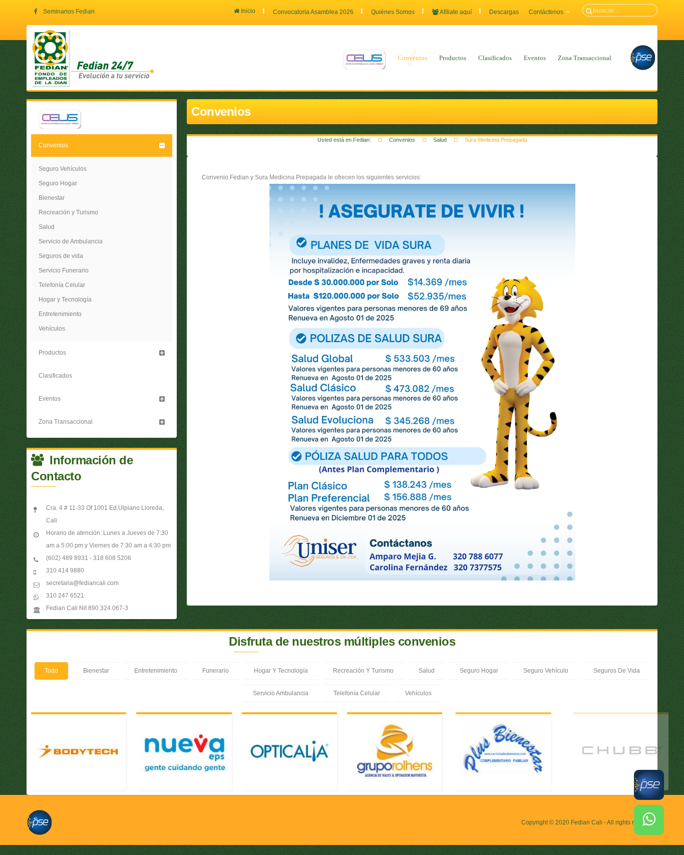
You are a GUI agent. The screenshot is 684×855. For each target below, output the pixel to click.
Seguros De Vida (616, 670)
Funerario (215, 670)
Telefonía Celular (62, 285)
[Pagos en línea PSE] (642, 57)
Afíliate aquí (455, 12)
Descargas (504, 12)
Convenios (412, 58)
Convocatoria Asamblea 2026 (313, 12)
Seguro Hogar (58, 183)
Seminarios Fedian (69, 11)
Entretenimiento (60, 314)
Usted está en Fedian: (344, 140)
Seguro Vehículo (545, 670)
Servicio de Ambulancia (71, 241)
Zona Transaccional (584, 58)
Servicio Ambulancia (280, 693)
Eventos (535, 58)
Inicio (247, 11)
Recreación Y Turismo (363, 670)
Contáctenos (546, 12)
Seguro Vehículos (63, 168)
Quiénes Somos (393, 12)
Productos (452, 58)
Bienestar (52, 197)
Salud (440, 140)
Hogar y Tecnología (65, 299)
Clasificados (495, 58)
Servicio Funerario (64, 270)
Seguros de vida (61, 255)
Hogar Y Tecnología (281, 670)
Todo (51, 670)
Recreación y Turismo (68, 212)
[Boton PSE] (39, 831)
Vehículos (52, 328)
